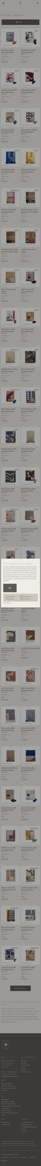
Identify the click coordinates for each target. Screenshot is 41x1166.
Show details (7, 603)
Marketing (26, 599)
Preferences (27, 596)
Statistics (11, 599)
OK (10, 588)
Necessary (11, 596)
